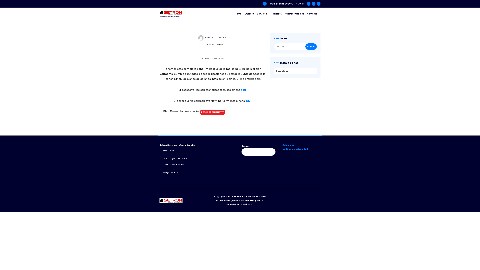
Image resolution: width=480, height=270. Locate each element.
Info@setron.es (170, 172)
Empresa (249, 14)
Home (238, 14)
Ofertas (219, 45)
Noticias (210, 45)
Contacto (312, 14)
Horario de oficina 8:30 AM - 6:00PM (286, 4)
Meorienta (276, 14)
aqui (244, 89)
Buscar (245, 146)
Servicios (262, 14)
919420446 (168, 150)
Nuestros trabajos (294, 14)
